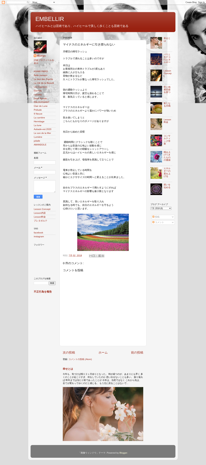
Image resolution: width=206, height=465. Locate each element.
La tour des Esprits (43, 79)
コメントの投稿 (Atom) (80, 359)
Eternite (38, 91)
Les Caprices (40, 87)
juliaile (37, 141)
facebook (38, 232)
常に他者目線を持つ (167, 89)
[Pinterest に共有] (102, 255)
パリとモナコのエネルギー (167, 58)
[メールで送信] (90, 255)
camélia (38, 94)
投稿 (156, 217)
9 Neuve (38, 114)
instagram (39, 236)
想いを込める (167, 185)
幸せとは (68, 368)
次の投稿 (69, 352)
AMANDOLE (40, 145)
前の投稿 (137, 352)
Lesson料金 (40, 217)
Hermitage (39, 121)
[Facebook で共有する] (99, 255)
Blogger (123, 453)
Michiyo (41, 56)
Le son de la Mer (42, 133)
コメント (159, 222)
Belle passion (40, 75)
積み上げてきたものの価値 (167, 156)
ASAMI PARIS (41, 71)
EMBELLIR (49, 19)
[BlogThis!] (93, 255)
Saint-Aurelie (40, 98)
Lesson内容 (40, 213)
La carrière (39, 117)
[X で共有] (96, 255)
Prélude (38, 110)
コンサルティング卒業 (167, 140)
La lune (37, 125)
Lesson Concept (42, 209)
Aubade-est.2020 (42, 129)
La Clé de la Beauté (44, 83)
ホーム (103, 352)
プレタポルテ (40, 221)
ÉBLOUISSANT (41, 102)
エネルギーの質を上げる (167, 172)
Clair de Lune (40, 106)
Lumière (38, 137)
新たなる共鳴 (167, 104)
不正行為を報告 (43, 291)
